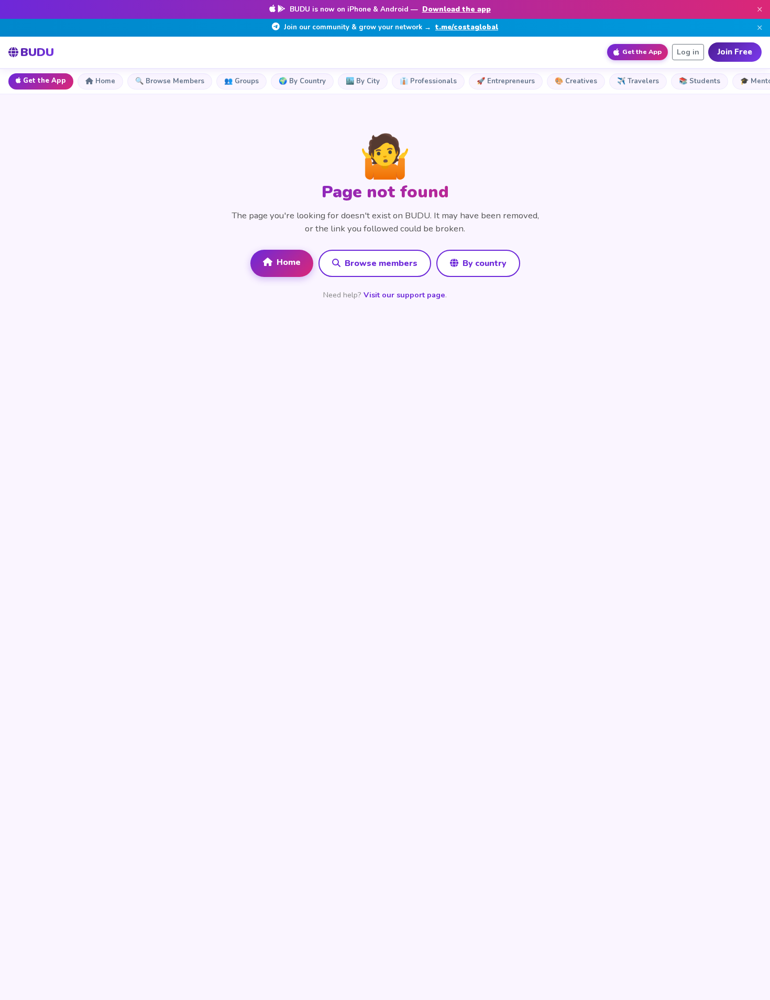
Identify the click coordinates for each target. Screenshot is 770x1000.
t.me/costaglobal (466, 27)
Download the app (456, 9)
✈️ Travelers (638, 81)
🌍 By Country (302, 81)
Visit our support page (404, 295)
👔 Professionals (428, 81)
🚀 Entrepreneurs (506, 81)
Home (105, 81)
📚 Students (699, 81)
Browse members (380, 263)
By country (483, 263)
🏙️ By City (363, 81)
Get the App (44, 80)
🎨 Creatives (576, 81)
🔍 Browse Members (169, 81)
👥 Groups (241, 81)
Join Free (735, 52)
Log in (688, 52)
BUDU (37, 52)
